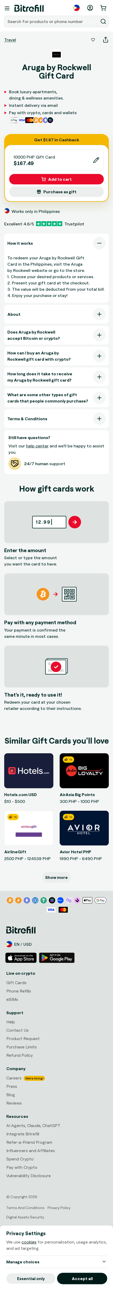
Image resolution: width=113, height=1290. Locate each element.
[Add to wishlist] (93, 39)
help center (37, 445)
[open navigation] (7, 8)
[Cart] (104, 8)
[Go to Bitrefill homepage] (29, 8)
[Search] (103, 21)
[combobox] (52, 21)
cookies (29, 1242)
